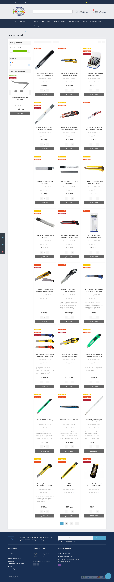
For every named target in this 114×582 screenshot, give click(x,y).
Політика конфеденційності (16, 564)
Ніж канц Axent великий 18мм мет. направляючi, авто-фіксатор (45, 75)
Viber (59, 565)
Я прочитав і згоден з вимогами (71, 541)
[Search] (70, 11)
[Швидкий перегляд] (28, 81)
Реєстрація (11, 556)
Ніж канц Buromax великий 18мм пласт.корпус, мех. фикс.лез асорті (45, 356)
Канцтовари (46, 21)
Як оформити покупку (14, 558)
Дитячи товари (74, 21)
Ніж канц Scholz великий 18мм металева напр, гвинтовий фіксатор (94, 485)
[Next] (30, 92)
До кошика (20, 113)
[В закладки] (28, 76)
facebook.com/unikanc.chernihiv (34, 564)
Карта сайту (11, 569)
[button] (2, 250)
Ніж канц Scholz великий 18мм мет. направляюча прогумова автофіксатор (69, 356)
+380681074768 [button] (64, 553)
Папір (36, 21)
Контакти (10, 566)
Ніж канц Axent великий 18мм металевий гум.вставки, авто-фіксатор (69, 291)
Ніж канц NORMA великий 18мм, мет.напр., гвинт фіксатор (69, 75)
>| (76, 523)
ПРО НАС (10, 553)
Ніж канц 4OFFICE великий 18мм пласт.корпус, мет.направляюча (94, 183)
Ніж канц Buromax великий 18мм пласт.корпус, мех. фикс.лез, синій (94, 291)
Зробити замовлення (100, 12)
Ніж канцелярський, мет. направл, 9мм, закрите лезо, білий (44, 129)
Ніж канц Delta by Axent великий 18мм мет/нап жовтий (44, 485)
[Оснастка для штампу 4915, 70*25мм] (20, 86)
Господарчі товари (40, 26)
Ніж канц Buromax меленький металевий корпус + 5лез (94, 237)
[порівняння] (28, 78)
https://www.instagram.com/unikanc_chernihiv (38, 564)
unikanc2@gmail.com (65, 556)
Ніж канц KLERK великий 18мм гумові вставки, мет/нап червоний (69, 129)
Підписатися (99, 537)
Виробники (69, 541)
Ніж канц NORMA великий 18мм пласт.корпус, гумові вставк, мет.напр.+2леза (69, 237)
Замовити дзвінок (83, 12)
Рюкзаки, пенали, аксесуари (92, 21)
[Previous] (10, 92)
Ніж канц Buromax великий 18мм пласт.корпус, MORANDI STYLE (94, 75)
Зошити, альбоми (59, 21)
